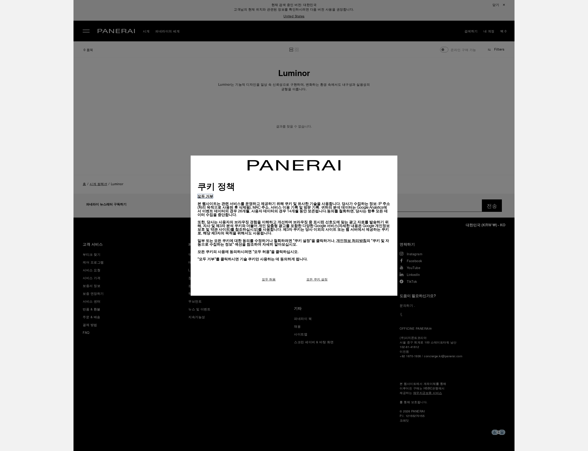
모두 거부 (205, 196)
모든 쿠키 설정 (317, 279)
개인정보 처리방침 (351, 240)
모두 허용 (269, 279)
